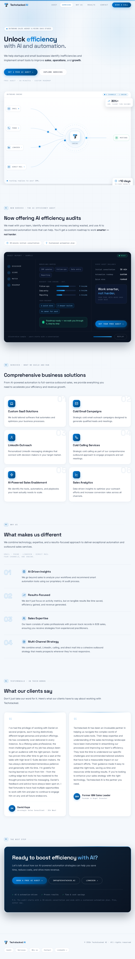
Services (66, 5)
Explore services (53, 72)
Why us (79, 5)
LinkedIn (92, 880)
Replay (120, 337)
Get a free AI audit (20, 72)
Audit (54, 5)
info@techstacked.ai (64, 880)
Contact (104, 5)
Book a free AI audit (29, 880)
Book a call (121, 5)
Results (91, 5)
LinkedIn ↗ (62, 950)
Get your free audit (111, 324)
